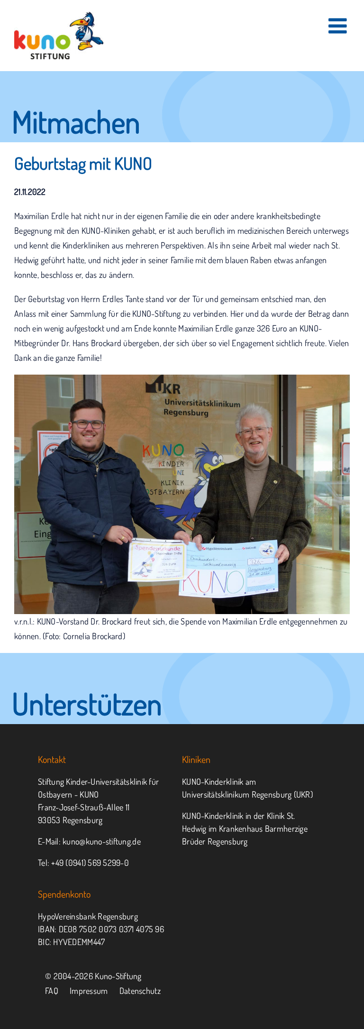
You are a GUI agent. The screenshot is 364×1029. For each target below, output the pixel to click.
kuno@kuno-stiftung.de (102, 841)
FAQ (51, 990)
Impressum (89, 990)
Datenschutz (140, 990)
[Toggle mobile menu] (339, 26)
